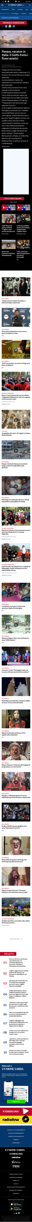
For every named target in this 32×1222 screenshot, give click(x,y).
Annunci (16, 1139)
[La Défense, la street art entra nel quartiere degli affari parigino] (16, 592)
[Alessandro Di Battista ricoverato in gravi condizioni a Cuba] (16, 317)
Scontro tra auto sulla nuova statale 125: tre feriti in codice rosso (18, 1032)
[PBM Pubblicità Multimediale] (16, 1166)
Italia (26, 9)
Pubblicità (16, 1180)
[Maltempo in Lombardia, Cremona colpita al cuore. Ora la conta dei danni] (16, 686)
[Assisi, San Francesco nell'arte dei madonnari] (9, 244)
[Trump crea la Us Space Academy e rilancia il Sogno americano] (16, 286)
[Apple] (16, 1204)
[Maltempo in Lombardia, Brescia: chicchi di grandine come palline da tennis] (16, 485)
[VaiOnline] (16, 1162)
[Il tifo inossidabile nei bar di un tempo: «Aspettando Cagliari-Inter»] (24, 218)
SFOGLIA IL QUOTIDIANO (9, 18)
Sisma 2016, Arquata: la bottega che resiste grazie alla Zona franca (14, 861)
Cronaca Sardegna (13, 22)
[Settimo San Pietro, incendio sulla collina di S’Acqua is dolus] (16, 906)
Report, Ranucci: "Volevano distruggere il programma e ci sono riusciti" (16, 766)
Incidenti (23, 13)
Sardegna (20, 9)
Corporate (16, 1193)
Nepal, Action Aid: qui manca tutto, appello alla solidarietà (14, 734)
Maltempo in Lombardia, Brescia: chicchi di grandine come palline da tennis (15, 500)
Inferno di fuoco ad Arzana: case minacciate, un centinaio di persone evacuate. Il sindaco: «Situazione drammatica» (18, 962)
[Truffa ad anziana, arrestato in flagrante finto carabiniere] (16, 349)
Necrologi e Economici (16, 1177)
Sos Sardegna (15, 13)
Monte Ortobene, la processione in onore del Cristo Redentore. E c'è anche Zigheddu (16, 532)
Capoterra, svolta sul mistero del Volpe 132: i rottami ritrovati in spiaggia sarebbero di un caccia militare (19, 1042)
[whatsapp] (8, 1)
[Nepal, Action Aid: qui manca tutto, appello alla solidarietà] (16, 719)
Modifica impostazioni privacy (16, 1187)
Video (13, 9)
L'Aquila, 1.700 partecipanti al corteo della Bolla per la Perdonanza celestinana (16, 796)
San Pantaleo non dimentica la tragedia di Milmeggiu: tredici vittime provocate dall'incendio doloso (16, 568)
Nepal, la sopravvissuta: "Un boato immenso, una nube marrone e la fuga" (15, 891)
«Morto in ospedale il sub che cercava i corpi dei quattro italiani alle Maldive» (18, 1014)
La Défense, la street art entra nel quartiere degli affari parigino (13, 607)
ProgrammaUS (5, 9)
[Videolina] (16, 1111)
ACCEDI (28, 1)
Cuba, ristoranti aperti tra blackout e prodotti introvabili (23, 254)
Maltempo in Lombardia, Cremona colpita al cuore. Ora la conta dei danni (16, 702)
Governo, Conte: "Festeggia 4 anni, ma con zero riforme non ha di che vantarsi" (15, 671)
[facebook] (5, 1)
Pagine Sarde (16, 1142)
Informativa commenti (16, 1190)
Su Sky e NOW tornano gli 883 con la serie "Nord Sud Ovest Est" (14, 827)
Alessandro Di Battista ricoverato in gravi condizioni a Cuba (14, 332)
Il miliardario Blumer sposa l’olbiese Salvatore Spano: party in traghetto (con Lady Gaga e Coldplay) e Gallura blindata (18, 994)
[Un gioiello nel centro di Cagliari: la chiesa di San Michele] (16, 419)
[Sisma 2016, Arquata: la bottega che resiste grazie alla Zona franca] (16, 845)
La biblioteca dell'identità (16, 1136)
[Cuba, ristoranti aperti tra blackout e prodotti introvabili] (24, 244)
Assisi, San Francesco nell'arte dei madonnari (8, 253)
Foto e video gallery (13, 198)
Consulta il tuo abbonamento (16, 1130)
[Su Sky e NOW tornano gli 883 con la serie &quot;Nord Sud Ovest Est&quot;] (16, 812)
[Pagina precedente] (22, 939)
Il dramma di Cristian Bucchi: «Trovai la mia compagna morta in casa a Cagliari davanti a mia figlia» (18, 983)
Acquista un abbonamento (16, 1133)
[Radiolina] (16, 1119)
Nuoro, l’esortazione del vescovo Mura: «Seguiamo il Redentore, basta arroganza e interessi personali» (16, 397)
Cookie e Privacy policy (16, 1174)
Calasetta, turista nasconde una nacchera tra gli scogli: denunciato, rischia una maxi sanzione (18, 1005)
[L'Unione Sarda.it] (16, 5)
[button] (3, 26)
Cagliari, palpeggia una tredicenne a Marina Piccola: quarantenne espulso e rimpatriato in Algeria (18, 1023)
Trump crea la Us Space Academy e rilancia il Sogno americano (14, 302)
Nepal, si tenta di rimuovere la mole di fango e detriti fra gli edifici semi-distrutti (14, 466)
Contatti (16, 1183)
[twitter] (3, 1)
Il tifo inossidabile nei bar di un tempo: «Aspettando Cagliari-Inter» (23, 228)
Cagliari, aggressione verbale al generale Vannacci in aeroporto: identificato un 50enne (18, 973)
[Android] (16, 1209)
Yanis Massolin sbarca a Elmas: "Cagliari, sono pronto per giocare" (8, 228)
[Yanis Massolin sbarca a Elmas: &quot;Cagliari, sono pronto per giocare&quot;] (9, 218)
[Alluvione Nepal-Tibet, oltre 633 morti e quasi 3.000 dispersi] (16, 624)
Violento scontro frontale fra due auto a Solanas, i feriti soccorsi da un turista (19, 1052)
